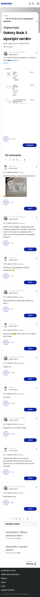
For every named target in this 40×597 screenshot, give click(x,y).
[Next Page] (28, 160)
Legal (3, 582)
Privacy (4, 578)
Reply (30, 208)
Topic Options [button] (33, 21)
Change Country (8, 590)
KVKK (3, 586)
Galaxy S (6, 63)
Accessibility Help (8, 570)
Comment (29, 145)
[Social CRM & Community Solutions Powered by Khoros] (31, 563)
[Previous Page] (6, 160)
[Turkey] (6, 3)
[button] (33, 53)
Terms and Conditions (10, 574)
